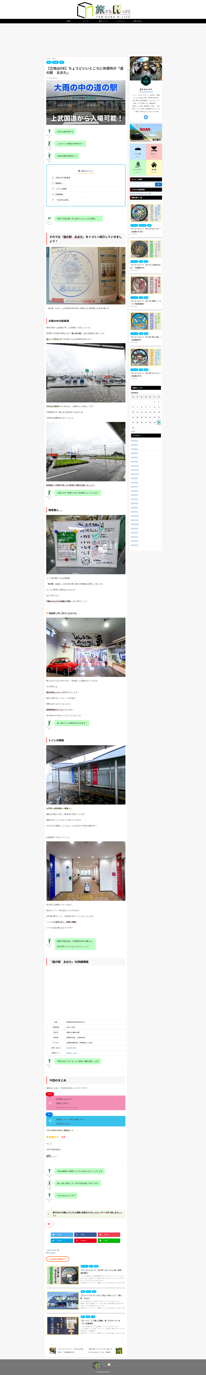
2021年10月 (135, 524)
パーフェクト (120, 21)
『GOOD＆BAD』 (62, 200)
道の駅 (54, 1250)
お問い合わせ (137, 21)
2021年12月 (135, 516)
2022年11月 (135, 470)
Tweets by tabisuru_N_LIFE (140, 193)
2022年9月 (134, 478)
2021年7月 (134, 537)
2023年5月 (134, 445)
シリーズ (86, 21)
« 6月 (133, 431)
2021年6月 (134, 541)
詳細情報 (59, 194)
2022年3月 (134, 503)
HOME (69, 21)
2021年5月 (134, 545)
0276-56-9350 (71, 1048)
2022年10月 (135, 474)
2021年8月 (134, 532)
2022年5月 (134, 495)
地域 (49, 1250)
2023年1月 (134, 461)
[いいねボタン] (49, 1224)
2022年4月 (134, 499)
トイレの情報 (60, 189)
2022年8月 (134, 482)
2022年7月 (134, 486)
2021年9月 (134, 528)
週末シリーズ (103, 21)
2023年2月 (134, 457)
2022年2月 (134, 507)
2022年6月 (134, 491)
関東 (58, 1250)
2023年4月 (134, 449)
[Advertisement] (103, 41)
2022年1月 (134, 512)
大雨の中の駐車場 (62, 178)
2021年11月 (135, 520)
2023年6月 (134, 440)
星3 (49, 1253)
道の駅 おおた (72, 1053)
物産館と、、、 (61, 183)
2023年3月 (134, 453)
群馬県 (53, 1253)
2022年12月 (135, 466)
